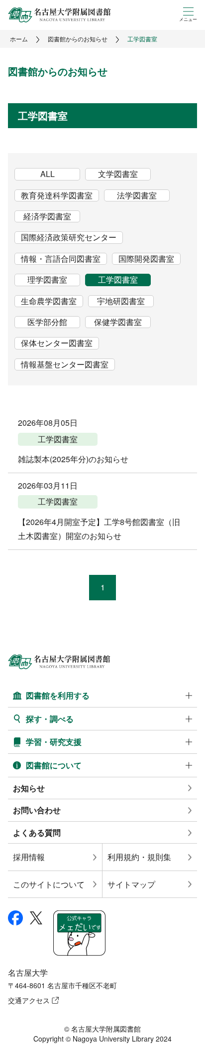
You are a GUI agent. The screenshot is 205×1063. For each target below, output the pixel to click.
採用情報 (29, 857)
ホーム (19, 38)
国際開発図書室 (146, 258)
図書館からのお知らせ (77, 38)
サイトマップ (131, 884)
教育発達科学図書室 (57, 195)
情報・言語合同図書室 (61, 258)
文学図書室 (118, 174)
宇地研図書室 (121, 301)
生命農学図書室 (49, 301)
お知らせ (29, 788)
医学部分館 (47, 322)
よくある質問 (37, 832)
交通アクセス (29, 1000)
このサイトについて (49, 884)
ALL (47, 174)
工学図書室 (118, 279)
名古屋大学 (28, 972)
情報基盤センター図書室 (64, 364)
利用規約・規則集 (139, 857)
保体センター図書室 (57, 343)
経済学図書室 (47, 216)
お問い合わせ (37, 810)
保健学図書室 (118, 322)
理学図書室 (47, 279)
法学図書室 (137, 195)
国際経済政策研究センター (68, 237)
